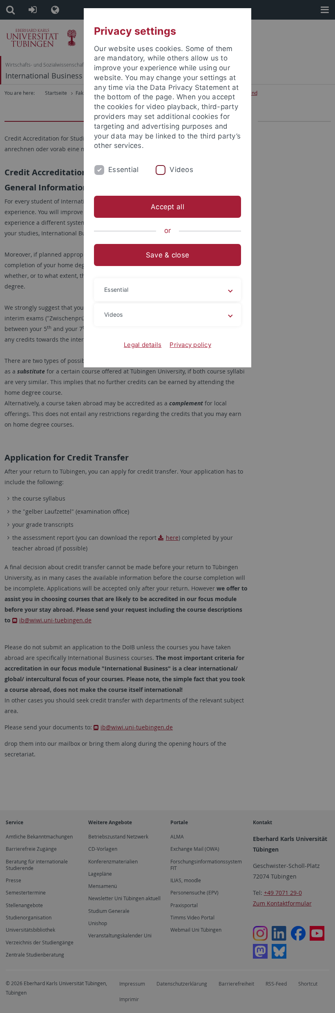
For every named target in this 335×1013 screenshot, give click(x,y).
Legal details (142, 345)
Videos (181, 169)
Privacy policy (190, 345)
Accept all (167, 207)
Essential (123, 169)
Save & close (167, 255)
